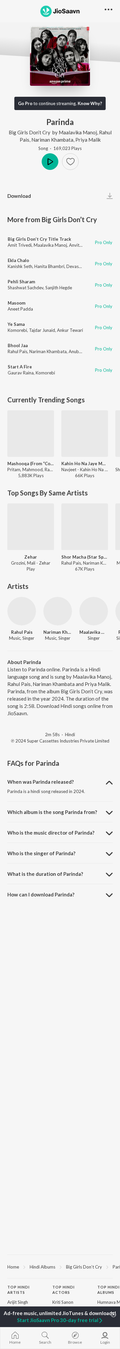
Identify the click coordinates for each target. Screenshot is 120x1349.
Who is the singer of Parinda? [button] (41, 853)
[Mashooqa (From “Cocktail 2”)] (30, 433)
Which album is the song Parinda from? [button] (52, 812)
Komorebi (17, 330)
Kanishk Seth (20, 266)
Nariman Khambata (52, 140)
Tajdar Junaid (42, 330)
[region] (60, 1266)
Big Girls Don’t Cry (29, 132)
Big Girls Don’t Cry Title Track (39, 239)
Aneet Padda (20, 309)
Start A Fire (20, 366)
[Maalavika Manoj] (93, 611)
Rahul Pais (17, 351)
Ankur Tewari (70, 330)
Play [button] (50, 161)
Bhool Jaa (18, 345)
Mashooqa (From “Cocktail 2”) (30, 463)
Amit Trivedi (20, 245)
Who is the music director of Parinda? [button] (50, 833)
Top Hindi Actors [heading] (63, 1290)
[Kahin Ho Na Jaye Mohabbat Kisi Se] (84, 433)
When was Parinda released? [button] (40, 782)
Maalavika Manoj (78, 132)
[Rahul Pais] (21, 611)
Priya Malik (88, 140)
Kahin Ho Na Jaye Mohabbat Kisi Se (84, 463)
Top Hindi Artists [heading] (18, 1290)
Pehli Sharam (21, 281)
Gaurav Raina (21, 372)
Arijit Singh (17, 1302)
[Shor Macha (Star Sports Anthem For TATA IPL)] (84, 526)
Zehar (30, 557)
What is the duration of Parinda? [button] (45, 874)
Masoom (16, 303)
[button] (70, 161)
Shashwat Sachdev (25, 287)
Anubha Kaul (81, 351)
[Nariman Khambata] (57, 611)
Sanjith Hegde (58, 287)
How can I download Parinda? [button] (40, 894)
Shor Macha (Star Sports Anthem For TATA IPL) (84, 557)
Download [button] (19, 196)
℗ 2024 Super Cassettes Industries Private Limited (60, 740)
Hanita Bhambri (49, 266)
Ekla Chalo (18, 260)
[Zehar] (30, 526)
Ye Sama (16, 324)
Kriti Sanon (62, 1302)
